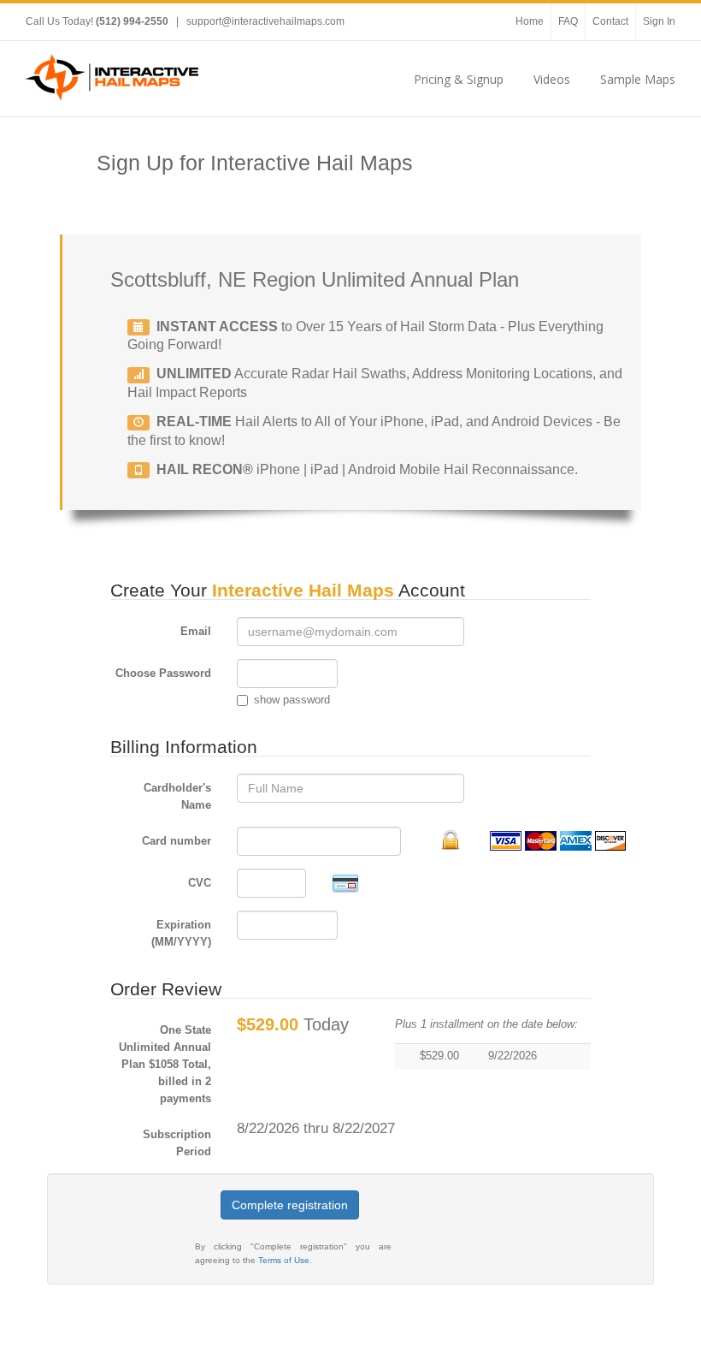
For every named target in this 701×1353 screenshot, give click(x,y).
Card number (176, 840)
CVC (199, 882)
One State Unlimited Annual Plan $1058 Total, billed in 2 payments (165, 1064)
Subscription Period (177, 1143)
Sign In (659, 21)
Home (529, 21)
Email (195, 631)
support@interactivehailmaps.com (265, 21)
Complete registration (290, 1205)
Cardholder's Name (177, 796)
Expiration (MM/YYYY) (181, 933)
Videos (551, 79)
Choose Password (163, 673)
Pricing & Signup (459, 79)
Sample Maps (637, 79)
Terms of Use (283, 1260)
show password (292, 699)
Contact (610, 21)
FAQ (568, 21)
